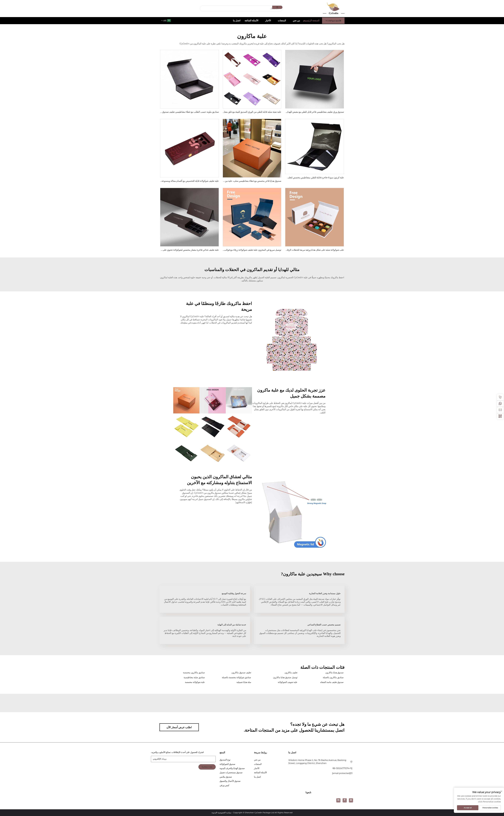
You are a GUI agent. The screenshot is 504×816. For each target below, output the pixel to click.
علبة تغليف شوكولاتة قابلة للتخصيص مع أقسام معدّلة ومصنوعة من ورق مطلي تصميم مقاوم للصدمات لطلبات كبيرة (166, 181)
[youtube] (351, 800)
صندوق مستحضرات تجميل (231, 772)
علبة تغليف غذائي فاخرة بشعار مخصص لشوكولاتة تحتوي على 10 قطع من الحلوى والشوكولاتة (176, 250)
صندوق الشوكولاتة (227, 764)
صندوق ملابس (226, 777)
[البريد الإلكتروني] (500, 410)
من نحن (296, 20)
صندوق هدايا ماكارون (334, 672)
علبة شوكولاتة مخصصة (195, 682)
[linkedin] (338, 800)
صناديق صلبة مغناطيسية (194, 677)
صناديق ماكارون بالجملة (333, 677)
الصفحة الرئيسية (311, 20)
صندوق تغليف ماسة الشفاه (332, 682)
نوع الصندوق (225, 759)
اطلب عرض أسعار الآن (179, 727)
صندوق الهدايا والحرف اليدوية (232, 768)
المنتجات (282, 20)
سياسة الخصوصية (224, 812)
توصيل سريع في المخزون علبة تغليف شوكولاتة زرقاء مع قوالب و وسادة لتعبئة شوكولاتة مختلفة (238, 250)
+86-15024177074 (341, 768)
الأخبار (268, 20)
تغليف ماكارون (291, 672)
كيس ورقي (224, 785)
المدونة (214, 812)
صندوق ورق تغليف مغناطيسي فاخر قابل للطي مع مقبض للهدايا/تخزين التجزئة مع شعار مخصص (300, 112)
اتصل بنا (236, 20)
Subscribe (207, 767)
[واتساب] (500, 403)
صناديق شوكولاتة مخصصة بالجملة (236, 677)
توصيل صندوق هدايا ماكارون (285, 677)
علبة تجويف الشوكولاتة (287, 682)
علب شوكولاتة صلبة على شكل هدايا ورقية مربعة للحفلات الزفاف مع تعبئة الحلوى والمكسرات (301, 250)
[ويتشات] (500, 416)
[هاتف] (500, 397)
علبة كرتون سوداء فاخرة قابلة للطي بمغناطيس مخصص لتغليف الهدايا (312, 177)
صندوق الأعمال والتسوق (230, 781)
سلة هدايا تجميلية (244, 682)
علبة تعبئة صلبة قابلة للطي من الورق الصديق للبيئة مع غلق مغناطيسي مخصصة (245, 112)
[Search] (277, 7)
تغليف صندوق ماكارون (241, 672)
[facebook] (345, 800)
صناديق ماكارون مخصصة (194, 672)
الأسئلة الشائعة (251, 20)
